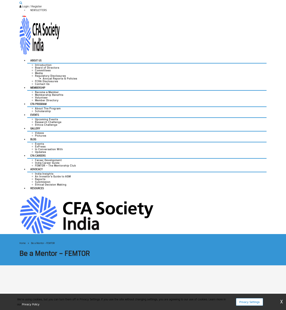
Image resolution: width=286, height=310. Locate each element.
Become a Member (47, 92)
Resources (37, 188)
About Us (36, 60)
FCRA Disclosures (46, 81)
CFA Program (38, 103)
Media (39, 73)
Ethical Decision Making (51, 184)
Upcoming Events (46, 119)
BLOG (33, 139)
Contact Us (42, 83)
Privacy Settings (249, 302)
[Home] (86, 214)
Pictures (40, 135)
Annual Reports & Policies (60, 78)
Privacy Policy (30, 304)
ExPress (40, 146)
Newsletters (38, 10)
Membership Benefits (49, 94)
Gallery (35, 128)
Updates (40, 151)
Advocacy (36, 169)
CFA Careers (38, 155)
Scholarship (43, 111)
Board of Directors (47, 67)
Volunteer (41, 97)
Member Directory (47, 100)
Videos (39, 132)
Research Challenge (48, 122)
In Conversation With (49, 149)
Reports (40, 179)
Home (22, 243)
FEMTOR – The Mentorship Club (55, 165)
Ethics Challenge (46, 124)
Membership (37, 87)
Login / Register (31, 6)
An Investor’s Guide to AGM (53, 176)
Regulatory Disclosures (50, 75)
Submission (43, 181)
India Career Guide (47, 162)
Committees (43, 70)
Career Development (48, 160)
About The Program (48, 108)
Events (34, 114)
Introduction (43, 64)
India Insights (44, 173)
